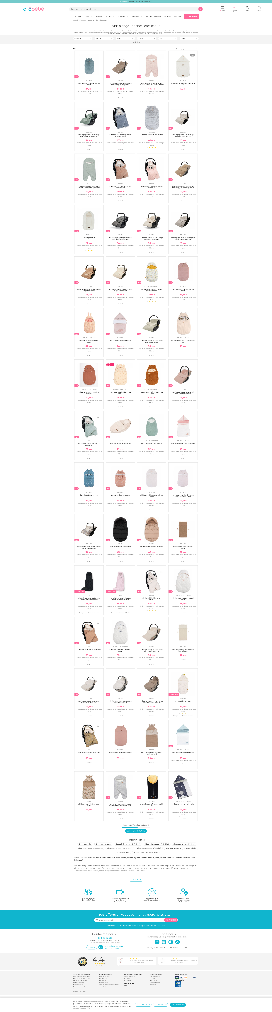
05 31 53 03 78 (184, 902)
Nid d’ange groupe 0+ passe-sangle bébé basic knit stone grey (120, 238)
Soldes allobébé (103, 987)
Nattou (179, 858)
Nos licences (127, 980)
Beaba (123, 858)
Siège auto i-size (85, 844)
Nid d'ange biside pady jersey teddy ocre (89, 753)
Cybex (137, 858)
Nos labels (127, 978)
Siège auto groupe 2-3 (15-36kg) (149, 848)
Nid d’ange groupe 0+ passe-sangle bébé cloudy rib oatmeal (89, 701)
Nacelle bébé (191, 848)
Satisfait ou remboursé (79, 991)
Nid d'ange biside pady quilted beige (89, 649)
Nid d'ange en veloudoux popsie (120, 340)
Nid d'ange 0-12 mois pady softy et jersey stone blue (120, 135)
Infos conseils (153, 978)
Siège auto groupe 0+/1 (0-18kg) (157, 844)
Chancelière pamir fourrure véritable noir (151, 804)
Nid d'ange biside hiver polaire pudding (151, 598)
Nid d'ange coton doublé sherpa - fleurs (89, 804)
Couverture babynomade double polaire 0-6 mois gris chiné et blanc (120, 804)
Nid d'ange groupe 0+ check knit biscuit (183, 547)
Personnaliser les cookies (80, 980)
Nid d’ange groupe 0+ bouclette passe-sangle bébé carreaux (89, 547)
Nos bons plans (103, 978)
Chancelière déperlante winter (89, 495)
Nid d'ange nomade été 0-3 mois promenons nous (151, 289)
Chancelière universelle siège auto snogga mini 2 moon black (89, 598)
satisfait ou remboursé (152, 899)
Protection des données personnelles (83, 978)
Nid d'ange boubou (89, 237)
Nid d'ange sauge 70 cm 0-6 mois (151, 443)
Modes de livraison (78, 984)
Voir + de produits (136, 831)
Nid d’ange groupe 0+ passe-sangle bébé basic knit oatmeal (151, 650)
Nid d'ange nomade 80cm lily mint (183, 752)
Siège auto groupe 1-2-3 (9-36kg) (119, 848)
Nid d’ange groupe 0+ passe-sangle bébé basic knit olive (151, 341)
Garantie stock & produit (80, 989)
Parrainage (153, 984)
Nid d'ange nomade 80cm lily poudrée (183, 443)
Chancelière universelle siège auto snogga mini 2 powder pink (120, 598)
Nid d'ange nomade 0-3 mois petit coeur (183, 598)
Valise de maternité (155, 982)
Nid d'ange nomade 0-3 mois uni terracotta (89, 392)
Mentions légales (103, 982)
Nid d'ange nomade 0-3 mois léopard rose (183, 341)
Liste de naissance (155, 976)
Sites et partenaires (129, 976)
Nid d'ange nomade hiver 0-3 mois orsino (152, 392)
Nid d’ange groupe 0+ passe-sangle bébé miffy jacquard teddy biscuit (183, 186)
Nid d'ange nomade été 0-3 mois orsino (120, 392)
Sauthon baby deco (104, 858)
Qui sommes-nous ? (104, 976)
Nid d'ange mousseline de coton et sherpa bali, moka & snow (183, 495)
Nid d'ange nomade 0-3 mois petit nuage (120, 650)
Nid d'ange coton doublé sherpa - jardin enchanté (151, 753)
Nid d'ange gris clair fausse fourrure (151, 134)
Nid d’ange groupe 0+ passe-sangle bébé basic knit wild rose (183, 392)
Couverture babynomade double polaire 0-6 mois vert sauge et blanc (89, 186)
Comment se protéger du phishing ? (109, 984)
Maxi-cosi (171, 858)
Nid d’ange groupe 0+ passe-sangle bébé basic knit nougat (151, 238)
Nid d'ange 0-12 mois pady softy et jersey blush (152, 186)
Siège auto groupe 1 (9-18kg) (184, 844)
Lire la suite (136, 879)
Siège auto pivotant (103, 844)
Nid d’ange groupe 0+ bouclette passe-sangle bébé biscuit (89, 289)
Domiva (144, 858)
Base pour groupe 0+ (174, 848)
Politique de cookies (78, 982)
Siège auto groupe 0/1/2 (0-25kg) (90, 848)
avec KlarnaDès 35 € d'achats (120, 900)
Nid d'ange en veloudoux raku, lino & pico (183, 83)
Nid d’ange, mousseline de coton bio (120, 752)
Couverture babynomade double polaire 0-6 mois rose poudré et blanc (152, 83)
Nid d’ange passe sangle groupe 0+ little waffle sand (183, 650)
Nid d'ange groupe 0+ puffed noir (120, 546)
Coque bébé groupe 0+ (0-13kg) (128, 844)
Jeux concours (154, 980)
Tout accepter (178, 1005)
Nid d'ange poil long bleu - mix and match (89, 83)
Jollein (163, 858)
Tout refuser (160, 1005)
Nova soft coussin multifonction (120, 443)
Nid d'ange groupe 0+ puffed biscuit (151, 546)
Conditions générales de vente (81, 976)
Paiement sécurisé (181, 974)
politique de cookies (83, 1008)
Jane (157, 858)
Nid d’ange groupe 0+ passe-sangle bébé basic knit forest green (89, 135)
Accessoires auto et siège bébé (146, 852)
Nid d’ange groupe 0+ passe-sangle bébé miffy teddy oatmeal (183, 135)
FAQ (125, 985)
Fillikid (151, 858)
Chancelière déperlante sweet (120, 495)
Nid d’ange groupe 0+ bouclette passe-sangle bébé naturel (120, 289)
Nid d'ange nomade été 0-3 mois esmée (89, 341)
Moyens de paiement (79, 987)
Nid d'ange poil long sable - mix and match (151, 495)
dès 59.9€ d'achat (88, 899)
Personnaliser (143, 1005)
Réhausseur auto (122, 852)
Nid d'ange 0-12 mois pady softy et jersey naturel (120, 186)
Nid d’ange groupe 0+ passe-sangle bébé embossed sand (120, 701)
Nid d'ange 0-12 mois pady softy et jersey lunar (89, 444)
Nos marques (102, 980)
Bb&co (117, 858)
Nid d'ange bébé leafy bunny (183, 701)
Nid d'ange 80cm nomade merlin (183, 804)
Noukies (186, 858)
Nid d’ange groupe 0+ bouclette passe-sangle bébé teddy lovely (183, 238)
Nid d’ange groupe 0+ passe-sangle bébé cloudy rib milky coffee (120, 83)
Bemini (130, 858)
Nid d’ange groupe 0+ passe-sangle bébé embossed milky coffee (151, 701)
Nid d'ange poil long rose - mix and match (183, 289)
